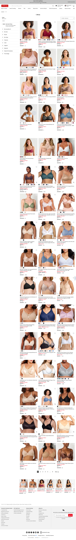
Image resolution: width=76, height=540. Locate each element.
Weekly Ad (28, 513)
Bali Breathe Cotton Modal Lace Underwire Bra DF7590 (28, 464)
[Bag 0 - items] (73, 6)
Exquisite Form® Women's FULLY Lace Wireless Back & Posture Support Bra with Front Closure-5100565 (46, 242)
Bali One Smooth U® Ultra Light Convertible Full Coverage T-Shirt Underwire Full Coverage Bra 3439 (47, 214)
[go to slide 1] (35, 3)
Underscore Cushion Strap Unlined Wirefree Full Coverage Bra (65, 97)
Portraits (27, 516)
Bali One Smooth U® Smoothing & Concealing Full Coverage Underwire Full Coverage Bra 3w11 (65, 214)
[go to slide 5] (39, 3)
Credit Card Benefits (17, 513)
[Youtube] (36, 532)
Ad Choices (36, 537)
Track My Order (4, 509)
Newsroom (41, 514)
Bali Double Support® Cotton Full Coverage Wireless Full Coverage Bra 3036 (65, 436)
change (14, 25)
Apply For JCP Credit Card (18, 511)
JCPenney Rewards (4, 513)
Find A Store (28, 509)
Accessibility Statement (50, 535)
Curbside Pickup (29, 511)
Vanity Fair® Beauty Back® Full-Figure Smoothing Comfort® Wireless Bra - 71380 (46, 187)
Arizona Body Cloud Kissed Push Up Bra (27, 213)
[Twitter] (27, 532)
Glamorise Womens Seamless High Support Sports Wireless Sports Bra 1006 (65, 270)
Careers (40, 511)
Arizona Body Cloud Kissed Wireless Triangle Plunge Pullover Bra (46, 69)
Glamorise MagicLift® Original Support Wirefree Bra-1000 (64, 381)
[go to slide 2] (36, 3)
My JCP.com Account (5, 511)
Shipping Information (5, 517)
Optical (27, 517)
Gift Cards (3, 522)
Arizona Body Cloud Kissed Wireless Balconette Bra (26, 159)
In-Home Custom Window (31, 520)
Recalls (2, 520)
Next (56, 471)
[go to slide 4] (38, 3)
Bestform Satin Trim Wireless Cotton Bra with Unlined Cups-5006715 (65, 242)
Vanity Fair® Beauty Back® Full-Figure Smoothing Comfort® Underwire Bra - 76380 (65, 125)
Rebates (2, 524)
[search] (53, 6)
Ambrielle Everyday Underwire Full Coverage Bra (65, 69)
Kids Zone (28, 519)
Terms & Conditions (31, 537)
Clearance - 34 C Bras (28, 504)
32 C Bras (14, 504)
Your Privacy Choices (31, 535)
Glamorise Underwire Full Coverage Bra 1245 (46, 352)
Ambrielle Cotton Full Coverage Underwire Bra (66, 41)
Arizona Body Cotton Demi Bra (26, 124)
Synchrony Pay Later (5, 519)
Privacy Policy (24, 535)
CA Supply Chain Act (41, 535)
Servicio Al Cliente (4, 525)
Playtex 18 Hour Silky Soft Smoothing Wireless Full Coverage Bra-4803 (27, 325)
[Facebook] (31, 532)
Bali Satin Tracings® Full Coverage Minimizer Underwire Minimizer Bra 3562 (28, 270)
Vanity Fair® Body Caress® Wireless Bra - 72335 (46, 436)
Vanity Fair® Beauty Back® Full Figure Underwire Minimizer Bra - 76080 (27, 242)
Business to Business (43, 509)
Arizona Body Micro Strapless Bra (44, 158)
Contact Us (3, 514)
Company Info (41, 513)
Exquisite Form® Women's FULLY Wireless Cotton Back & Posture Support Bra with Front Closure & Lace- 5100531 (65, 353)
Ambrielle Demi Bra (23, 41)
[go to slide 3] (37, 3)
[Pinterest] (34, 532)
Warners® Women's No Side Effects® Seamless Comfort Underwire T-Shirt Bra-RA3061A (46, 408)
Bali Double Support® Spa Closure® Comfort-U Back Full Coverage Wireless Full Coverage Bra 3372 (65, 325)
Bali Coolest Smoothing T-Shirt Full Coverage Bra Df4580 (46, 270)
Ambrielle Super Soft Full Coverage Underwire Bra (47, 97)
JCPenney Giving (42, 517)
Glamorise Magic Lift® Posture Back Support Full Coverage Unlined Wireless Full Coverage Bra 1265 (46, 325)
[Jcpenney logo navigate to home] (4, 6)
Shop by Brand (41, 519)
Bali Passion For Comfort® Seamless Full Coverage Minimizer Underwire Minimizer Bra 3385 (65, 408)
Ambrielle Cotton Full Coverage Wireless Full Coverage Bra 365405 (28, 353)
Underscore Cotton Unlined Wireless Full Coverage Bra (46, 125)
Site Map (40, 520)
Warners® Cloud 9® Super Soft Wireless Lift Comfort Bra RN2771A (28, 297)
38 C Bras (17, 504)
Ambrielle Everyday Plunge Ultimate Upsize (65, 463)
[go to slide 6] (40, 3)
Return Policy (3, 516)
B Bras (23, 504)
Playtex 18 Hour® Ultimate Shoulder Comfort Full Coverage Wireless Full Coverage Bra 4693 (47, 42)
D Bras (21, 504)
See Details (63, 518)
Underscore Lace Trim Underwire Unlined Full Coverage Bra (28, 381)
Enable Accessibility (71, 1)
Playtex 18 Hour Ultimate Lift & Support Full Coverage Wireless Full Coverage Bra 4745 (28, 69)
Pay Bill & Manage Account (19, 509)
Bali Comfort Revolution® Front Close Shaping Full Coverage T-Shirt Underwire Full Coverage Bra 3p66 (46, 297)
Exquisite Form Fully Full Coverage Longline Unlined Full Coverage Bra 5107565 (65, 297)
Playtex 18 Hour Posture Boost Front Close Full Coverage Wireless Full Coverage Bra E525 (28, 436)
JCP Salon (28, 514)
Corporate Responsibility (43, 516)
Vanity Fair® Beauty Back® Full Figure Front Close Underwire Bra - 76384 (46, 381)
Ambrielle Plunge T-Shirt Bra (62, 158)
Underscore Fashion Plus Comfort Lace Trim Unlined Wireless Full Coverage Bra (28, 97)
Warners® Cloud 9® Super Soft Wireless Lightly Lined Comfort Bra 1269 (27, 187)
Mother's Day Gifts (9, 504)
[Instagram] (29, 532)
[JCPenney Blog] (38, 532)
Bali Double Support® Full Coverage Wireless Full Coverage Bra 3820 (65, 187)
